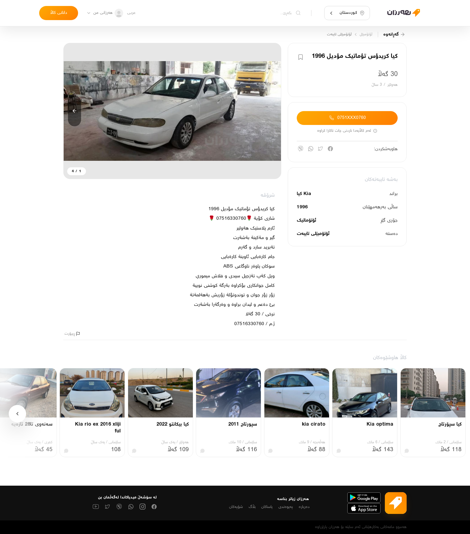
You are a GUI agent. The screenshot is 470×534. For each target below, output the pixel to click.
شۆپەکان (236, 507)
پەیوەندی (285, 507)
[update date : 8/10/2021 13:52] (400, 13)
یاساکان (267, 507)
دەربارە (304, 507)
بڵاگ (252, 507)
